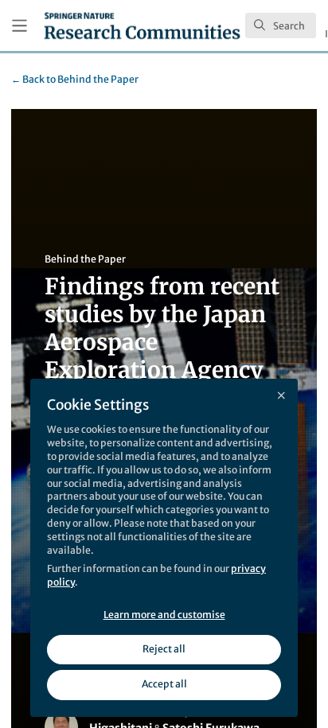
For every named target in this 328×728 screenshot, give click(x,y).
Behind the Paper (75, 79)
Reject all (164, 649)
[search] (280, 25)
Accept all (164, 684)
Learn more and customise (164, 615)
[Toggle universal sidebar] (19, 25)
